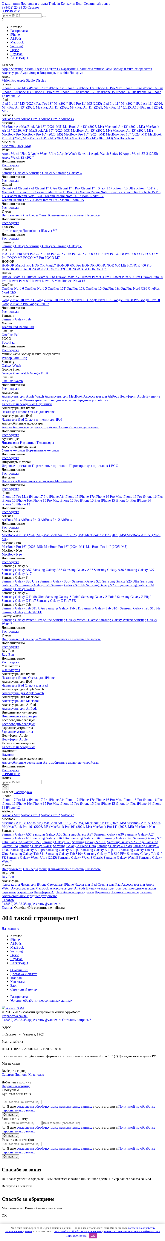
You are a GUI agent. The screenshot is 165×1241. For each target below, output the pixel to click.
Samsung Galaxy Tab (16, 319)
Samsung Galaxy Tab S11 (64, 608)
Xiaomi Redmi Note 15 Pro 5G (101, 192)
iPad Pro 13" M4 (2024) (52, 103)
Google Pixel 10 (75, 300)
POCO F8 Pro (120, 254)
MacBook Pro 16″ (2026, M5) (43, 134)
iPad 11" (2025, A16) (125, 107)
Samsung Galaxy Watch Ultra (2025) (27, 620)
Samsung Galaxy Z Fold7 (99, 597)
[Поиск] (5, 787)
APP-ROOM (14, 1008)
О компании (11, 3)
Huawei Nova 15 (73, 281)
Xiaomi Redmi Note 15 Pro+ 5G (57, 192)
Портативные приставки (50, 466)
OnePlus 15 (94, 288)
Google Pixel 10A (100, 300)
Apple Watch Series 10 (107, 153)
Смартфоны (68, 69)
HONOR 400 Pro (139, 265)
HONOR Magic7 (44, 265)
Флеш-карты (33, 400)
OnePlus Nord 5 (36, 288)
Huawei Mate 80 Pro (41, 277)
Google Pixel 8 (149, 300)
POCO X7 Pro (61, 254)
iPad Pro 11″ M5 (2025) (86, 103)
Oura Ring (20, 358)
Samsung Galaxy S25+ (25, 842)
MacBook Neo (124, 138)
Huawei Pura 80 (18, 281)
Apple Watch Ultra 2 (45, 153)
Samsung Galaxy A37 (78, 570)
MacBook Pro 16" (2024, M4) (85, 134)
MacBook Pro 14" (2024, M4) (50, 138)
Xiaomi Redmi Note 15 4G (26, 196)
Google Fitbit (39, 373)
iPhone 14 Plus (126, 92)
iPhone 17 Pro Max (15, 88)
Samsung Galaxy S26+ (56, 581)
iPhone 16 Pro (133, 88)
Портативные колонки (42, 450)
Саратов (34, 7)
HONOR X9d (57, 269)
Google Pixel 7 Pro (15, 304)
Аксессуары (19, 58)
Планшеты (85, 69)
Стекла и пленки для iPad (43, 419)
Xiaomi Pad (26, 188)
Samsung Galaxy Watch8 (116, 620)
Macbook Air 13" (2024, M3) (125, 126)
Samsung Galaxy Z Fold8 (63, 597)
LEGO (113, 466)
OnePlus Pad (10, 335)
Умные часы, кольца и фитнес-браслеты (123, 69)
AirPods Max (11, 119)
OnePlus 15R (76, 288)
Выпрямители (12, 215)
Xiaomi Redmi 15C (46, 200)
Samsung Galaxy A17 (17, 573)
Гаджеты (52, 69)
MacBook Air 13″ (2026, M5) (42, 126)
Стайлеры (31, 215)
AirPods (15, 38)
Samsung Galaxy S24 (139, 585)
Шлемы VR (49, 230)
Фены (43, 215)
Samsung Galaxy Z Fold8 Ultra (23, 597)
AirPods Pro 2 (51, 119)
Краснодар (36, 1074)
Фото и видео (12, 230)
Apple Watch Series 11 (75, 153)
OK (93, 1235)
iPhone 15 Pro (70, 92)
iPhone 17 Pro (39, 88)
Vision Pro (9, 80)
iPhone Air (57, 88)
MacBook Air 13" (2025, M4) (84, 126)
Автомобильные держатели (78, 427)
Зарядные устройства (92, 400)
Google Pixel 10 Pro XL (19, 300)
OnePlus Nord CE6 (134, 288)
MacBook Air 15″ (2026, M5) (50, 130)
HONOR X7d (97, 269)
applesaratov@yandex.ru (44, 904)
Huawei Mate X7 (68, 277)
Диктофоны (32, 230)
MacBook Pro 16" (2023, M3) (127, 134)
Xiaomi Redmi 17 (91, 196)
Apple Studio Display (31, 80)
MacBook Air (11, 126)
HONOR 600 (91, 265)
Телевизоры (45, 442)
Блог (80, 3)
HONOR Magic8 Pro (17, 265)
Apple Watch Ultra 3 (16, 153)
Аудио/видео (30, 72)
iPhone (15, 34)
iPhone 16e (24, 92)
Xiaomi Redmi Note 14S (62, 196)
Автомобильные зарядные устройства (30, 427)
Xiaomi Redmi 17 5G (17, 200)
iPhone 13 (9, 504)
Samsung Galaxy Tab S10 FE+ (141, 608)
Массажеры (63, 481)
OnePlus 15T (57, 288)
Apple (6, 69)
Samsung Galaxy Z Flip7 (19, 600)
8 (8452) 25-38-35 (14, 7)
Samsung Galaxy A (15, 173)
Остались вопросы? (76, 1020)
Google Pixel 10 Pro (50, 300)
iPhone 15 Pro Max (46, 92)
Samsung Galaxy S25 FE (68, 585)
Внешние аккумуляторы (19, 716)
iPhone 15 (108, 92)
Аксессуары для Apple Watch (23, 396)
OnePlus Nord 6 (13, 288)
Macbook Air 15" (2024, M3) (133, 130)
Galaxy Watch (11, 365)
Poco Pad (8, 342)
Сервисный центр (97, 3)
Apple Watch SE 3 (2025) (140, 153)
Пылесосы (93, 215)
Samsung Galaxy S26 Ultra (21, 581)
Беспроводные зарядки (60, 400)
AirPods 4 (67, 119)
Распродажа (19, 31)
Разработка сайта (15, 1016)
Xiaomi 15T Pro (147, 188)
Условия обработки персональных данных (41, 1000)
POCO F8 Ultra (98, 254)
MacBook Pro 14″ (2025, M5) (106, 546)
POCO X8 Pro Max (16, 254)
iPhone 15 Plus (90, 92)
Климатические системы (66, 215)
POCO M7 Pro (34, 257)
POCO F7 (137, 254)
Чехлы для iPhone (15, 412)
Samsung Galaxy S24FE (18, 589)
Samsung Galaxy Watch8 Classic (76, 620)
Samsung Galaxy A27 (139, 570)
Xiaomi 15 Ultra (124, 188)
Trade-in (55, 3)
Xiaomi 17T (89, 188)
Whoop (7, 358)
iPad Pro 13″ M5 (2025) (18, 103)
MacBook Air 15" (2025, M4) (92, 130)
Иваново (21, 1074)
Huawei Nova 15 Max (46, 281)
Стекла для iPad (36, 685)
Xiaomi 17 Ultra (46, 188)
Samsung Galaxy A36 (109, 570)
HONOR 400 (37, 269)
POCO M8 (15, 257)
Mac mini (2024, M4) (16, 146)
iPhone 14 (144, 92)
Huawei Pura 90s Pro (95, 277)
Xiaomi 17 (105, 188)
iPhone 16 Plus (153, 88)
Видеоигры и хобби (55, 72)
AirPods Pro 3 (31, 119)
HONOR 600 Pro (69, 265)
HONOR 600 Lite (114, 265)
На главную (10, 928)
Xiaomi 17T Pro (69, 188)
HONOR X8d (77, 269)
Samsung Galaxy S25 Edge (105, 585)
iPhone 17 (72, 88)
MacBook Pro (12, 134)
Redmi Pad (10, 188)
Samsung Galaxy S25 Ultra (121, 581)
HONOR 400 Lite (15, 269)
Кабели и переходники (19, 404)
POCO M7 (52, 257)
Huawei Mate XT (14, 277)
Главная (7, 907)
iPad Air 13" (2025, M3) (25, 107)
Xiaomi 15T (10, 192)
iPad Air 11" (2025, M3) (93, 107)
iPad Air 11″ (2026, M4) (59, 107)
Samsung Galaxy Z (69, 173)
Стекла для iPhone (41, 412)
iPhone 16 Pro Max (109, 88)
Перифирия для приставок (89, 466)
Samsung (16, 46)
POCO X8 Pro (40, 254)
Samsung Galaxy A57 (17, 570)
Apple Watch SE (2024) (18, 157)
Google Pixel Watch (16, 373)
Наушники (44, 404)
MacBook (17, 42)
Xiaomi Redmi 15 (72, 200)
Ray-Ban (16, 54)
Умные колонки (14, 450)
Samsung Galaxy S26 (87, 581)
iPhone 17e (87, 88)
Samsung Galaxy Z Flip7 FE (56, 600)
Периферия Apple (133, 396)
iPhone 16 (9, 92)
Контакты (68, 3)
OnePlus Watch (12, 381)
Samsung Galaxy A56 (47, 570)
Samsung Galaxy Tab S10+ (101, 608)
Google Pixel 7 (39, 304)
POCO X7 (79, 254)
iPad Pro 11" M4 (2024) (119, 103)
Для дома (76, 72)
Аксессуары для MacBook (64, 396)
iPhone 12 (13, 96)
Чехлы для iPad (13, 419)
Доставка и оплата (35, 3)
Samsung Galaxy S (42, 173)
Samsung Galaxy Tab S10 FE (22, 612)
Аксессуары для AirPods (101, 396)
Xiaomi (29, 69)
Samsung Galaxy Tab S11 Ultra (24, 608)
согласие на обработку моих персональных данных (54, 1106)
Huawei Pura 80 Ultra (125, 277)
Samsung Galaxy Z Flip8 (134, 597)
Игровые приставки (17, 466)
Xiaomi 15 (26, 192)
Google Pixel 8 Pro (126, 300)
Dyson (14, 50)
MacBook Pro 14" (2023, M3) (93, 138)
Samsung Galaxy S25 (36, 585)
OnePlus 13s (111, 288)
